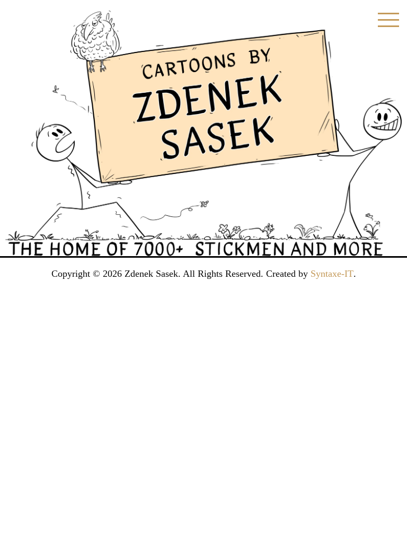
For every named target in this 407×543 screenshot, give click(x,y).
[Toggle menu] (388, 20)
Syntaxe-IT (332, 273)
